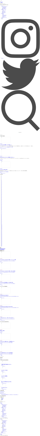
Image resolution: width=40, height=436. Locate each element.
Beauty (0, 284)
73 (1, 211)
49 (1, 199)
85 (1, 217)
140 (1, 244)
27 (1, 188)
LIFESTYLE (2, 13)
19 (1, 184)
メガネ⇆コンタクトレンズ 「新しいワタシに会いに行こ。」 (7, 317)
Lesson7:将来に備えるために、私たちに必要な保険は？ (6, 352)
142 (1, 245)
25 (1, 187)
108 (1, 228)
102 (1, 225)
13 (1, 181)
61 (1, 205)
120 (1, 234)
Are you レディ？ (1, 283)
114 (1, 231)
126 (1, 237)
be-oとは (3, 416)
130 (1, 239)
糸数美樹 (11, 342)
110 (1, 229)
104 (1, 226)
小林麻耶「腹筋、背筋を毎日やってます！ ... (6, 364)
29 (1, 189)
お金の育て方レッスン (2, 342)
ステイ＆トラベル (4, 414)
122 (1, 235)
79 (1, 214)
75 (1, 212)
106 (1, 227)
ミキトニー (8, 342)
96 (1, 222)
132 (1, 240)
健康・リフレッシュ (3, 173)
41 (1, 195)
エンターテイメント (4, 15)
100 (1, 224)
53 (1, 201)
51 (1, 200)
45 (1, 197)
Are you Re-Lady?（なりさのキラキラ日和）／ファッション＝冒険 (8, 259)
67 (1, 208)
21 (1, 185)
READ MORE (1, 174)
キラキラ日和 (12, 283)
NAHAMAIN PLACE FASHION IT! (4, 295)
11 (1, 180)
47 (1, 198)
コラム (2, 262)
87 (1, 218)
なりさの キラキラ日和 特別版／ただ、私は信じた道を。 (6, 282)
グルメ (3, 14)
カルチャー (3, 16)
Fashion (1, 297)
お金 (1, 355)
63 (1, 206)
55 (1, 202)
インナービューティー (4, 17)
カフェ (1, 159)
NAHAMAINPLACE (5, 296)
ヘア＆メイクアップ (4, 7)
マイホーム (6, 342)
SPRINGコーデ (8, 296)
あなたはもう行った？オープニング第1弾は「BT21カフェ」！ (7, 157)
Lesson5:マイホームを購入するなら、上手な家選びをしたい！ (7, 341)
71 (1, 210)
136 (1, 242)
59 (1, 204)
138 (1, 243)
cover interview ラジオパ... (4, 387)
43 (1, 196)
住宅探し (10, 342)
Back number (3, 393)
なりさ (14, 283)
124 (1, 236)
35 (1, 192)
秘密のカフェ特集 (2, 330)
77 (1, 213)
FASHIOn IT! (1, 296)
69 (1, 209)
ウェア (3, 10)
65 (1, 207)
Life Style (1, 160)
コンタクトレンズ (3, 320)
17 (1, 183)
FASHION (2, 9)
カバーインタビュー (9, 283)
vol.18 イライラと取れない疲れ (3, 169)
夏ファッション (3, 410)
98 (1, 223)
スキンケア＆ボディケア (4, 6)
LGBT (6, 283)
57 (1, 203)
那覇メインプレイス (17, 296)
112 (1, 230)
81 (1, 215)
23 (1, 186)
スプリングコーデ (11, 296)
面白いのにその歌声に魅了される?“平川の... (6, 381)
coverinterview (4, 283)
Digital (2, 392)
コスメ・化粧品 (3, 406)
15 (1, 182)
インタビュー (3, 377)
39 (1, 194)
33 (1, 191)
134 (1, 241)
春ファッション (3, 11)
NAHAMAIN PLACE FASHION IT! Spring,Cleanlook (6, 306)
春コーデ (14, 296)
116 (1, 232)
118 (1, 233)
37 (1, 193)
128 (1, 238)
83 (1, 216)
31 (1, 190)
